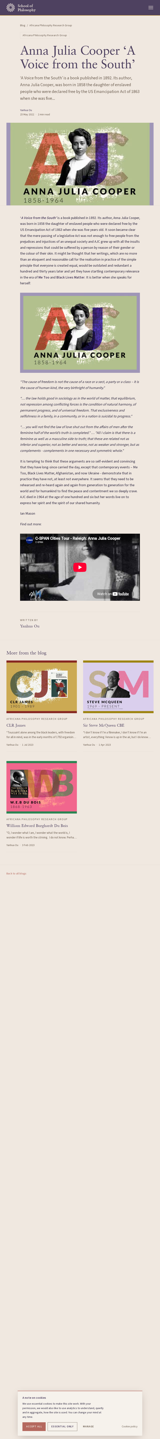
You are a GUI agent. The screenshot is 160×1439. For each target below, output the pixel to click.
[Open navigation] (151, 7)
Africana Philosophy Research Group (45, 35)
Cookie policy (130, 1426)
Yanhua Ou (26, 110)
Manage (88, 1426)
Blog (22, 25)
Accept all (34, 1426)
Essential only (62, 1426)
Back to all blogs (16, 874)
